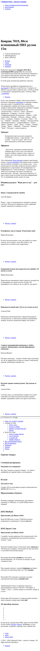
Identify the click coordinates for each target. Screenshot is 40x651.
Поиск (7, 449)
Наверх (7, 646)
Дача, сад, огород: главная (14, 421)
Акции (7, 447)
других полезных (13, 162)
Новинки (8, 445)
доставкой (4, 88)
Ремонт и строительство (17, 428)
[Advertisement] (14, 24)
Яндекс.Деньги (16, 624)
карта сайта (9, 637)
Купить (7, 61)
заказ (6, 635)
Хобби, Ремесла (14, 439)
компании (19, 102)
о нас (7, 633)
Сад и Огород (14, 436)
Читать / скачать (10, 223)
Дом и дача (13, 425)
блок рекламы (18, 160)
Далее (7, 63)
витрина (8, 66)
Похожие (8, 64)
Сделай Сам (13, 438)
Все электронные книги (13, 441)
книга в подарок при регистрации (16, 5)
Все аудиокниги (10, 443)
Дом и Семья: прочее (16, 434)
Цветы (11, 430)
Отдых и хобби (14, 427)
